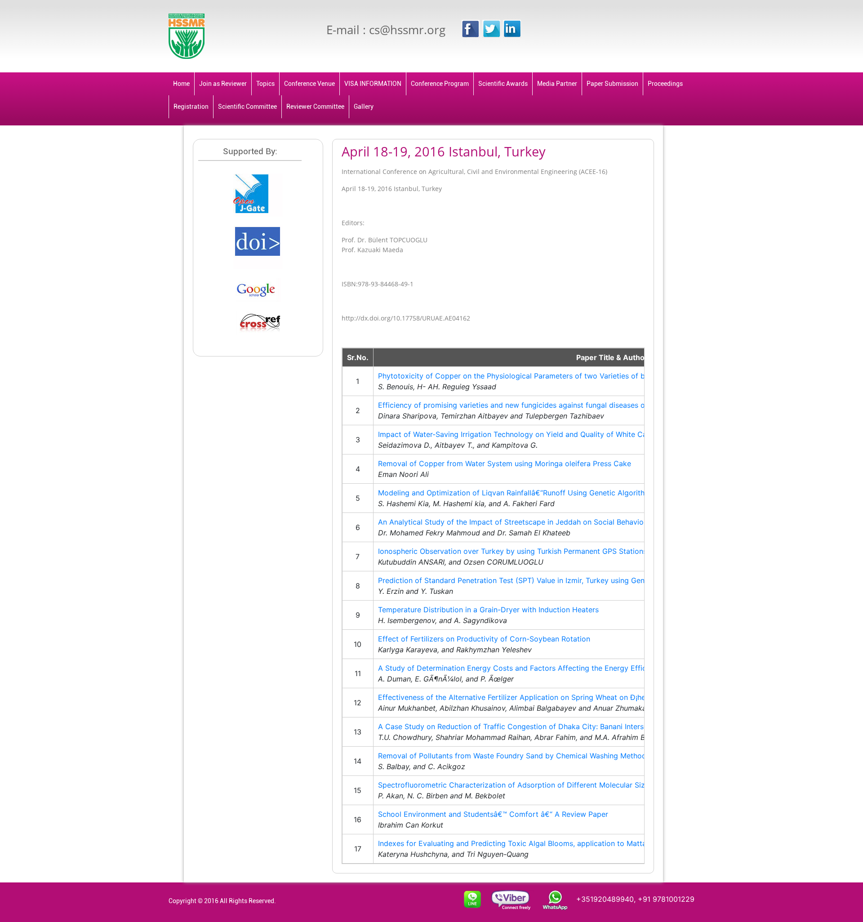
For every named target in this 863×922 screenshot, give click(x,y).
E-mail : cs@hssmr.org (385, 30)
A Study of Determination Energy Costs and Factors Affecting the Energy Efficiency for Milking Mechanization (566, 668)
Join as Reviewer (223, 83)
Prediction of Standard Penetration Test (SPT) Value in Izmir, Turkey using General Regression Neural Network (565, 580)
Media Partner (557, 83)
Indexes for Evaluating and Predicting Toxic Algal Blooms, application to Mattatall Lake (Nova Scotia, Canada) (566, 843)
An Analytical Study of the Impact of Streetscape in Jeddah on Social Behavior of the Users (534, 521)
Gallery (364, 106)
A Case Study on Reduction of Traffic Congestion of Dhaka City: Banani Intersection (521, 726)
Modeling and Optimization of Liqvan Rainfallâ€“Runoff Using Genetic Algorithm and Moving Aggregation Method (572, 492)
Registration (191, 106)
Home (181, 83)
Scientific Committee (247, 106)
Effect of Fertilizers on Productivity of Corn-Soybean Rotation (484, 638)
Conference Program (440, 83)
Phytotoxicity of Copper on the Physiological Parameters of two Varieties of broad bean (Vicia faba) (549, 375)
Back (637, 148)
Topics (265, 83)
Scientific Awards (503, 83)
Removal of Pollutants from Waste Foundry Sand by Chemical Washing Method (512, 755)
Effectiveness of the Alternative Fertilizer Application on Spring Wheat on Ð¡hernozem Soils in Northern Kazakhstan (575, 697)
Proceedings (665, 83)
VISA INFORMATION (372, 83)
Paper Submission (612, 83)
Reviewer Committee (315, 106)
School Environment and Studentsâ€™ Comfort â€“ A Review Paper (493, 814)
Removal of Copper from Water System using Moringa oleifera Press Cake (504, 463)
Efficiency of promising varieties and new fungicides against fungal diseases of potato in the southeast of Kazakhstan (579, 405)
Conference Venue (309, 83)
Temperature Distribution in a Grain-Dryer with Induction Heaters (488, 609)
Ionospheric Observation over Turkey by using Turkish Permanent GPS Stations (512, 551)
